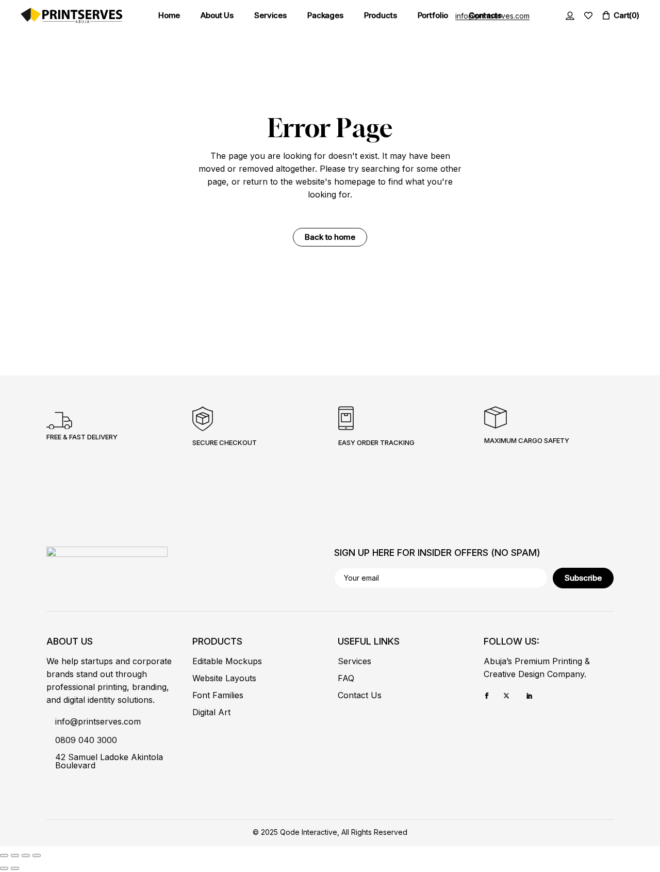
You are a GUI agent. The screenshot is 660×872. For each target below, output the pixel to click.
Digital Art (211, 712)
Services (354, 661)
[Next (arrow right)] (15, 868)
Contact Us (360, 695)
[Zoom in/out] (4, 855)
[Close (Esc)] (36, 855)
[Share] (26, 855)
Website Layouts (224, 678)
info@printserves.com (492, 15)
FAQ (346, 678)
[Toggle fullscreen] (15, 855)
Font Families (217, 695)
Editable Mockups (227, 661)
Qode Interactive (308, 832)
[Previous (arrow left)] (4, 868)
